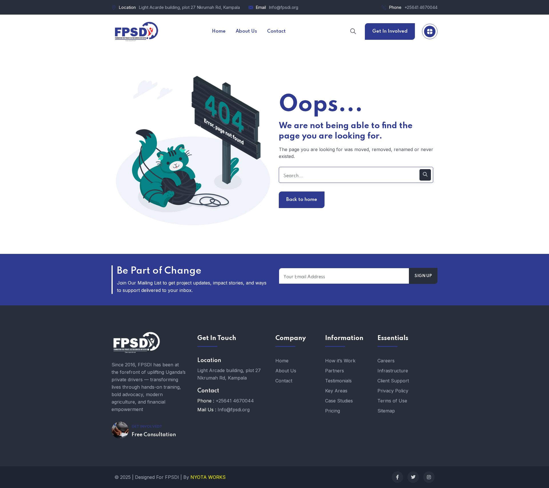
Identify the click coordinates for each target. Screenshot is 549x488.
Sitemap (386, 411)
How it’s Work (340, 360)
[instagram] (429, 477)
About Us (285, 371)
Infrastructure (392, 371)
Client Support (393, 381)
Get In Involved (389, 31)
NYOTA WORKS (208, 477)
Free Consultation (154, 434)
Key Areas (336, 391)
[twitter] (413, 477)
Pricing (332, 411)
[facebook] (397, 477)
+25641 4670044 (420, 7)
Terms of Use (392, 401)
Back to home (301, 199)
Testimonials (338, 381)
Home (282, 360)
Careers (386, 360)
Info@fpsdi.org (283, 7)
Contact (283, 381)
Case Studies (339, 401)
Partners (334, 371)
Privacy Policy (392, 391)
